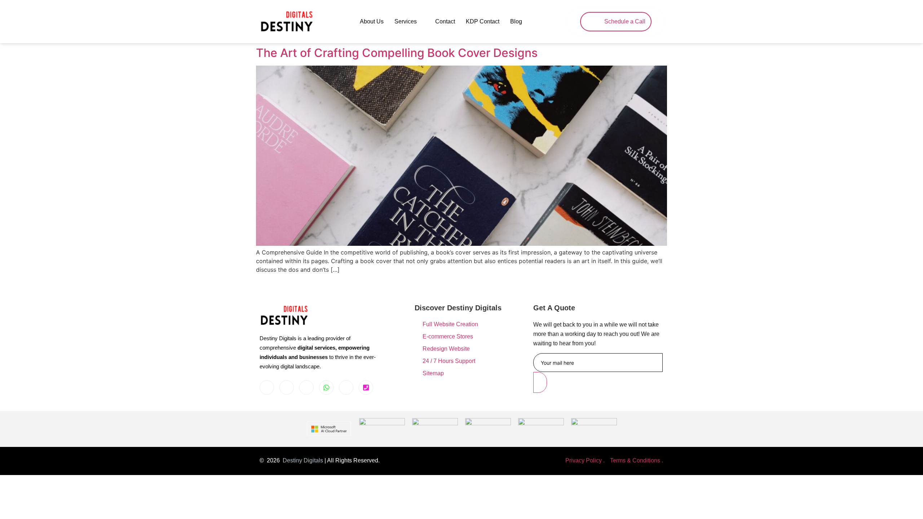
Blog (516, 21)
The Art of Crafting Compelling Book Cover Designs (397, 53)
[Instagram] (286, 387)
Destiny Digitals (303, 460)
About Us (372, 21)
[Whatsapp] (326, 387)
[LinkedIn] (306, 387)
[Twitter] (346, 387)
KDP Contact (482, 21)
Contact (445, 21)
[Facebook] (267, 387)
